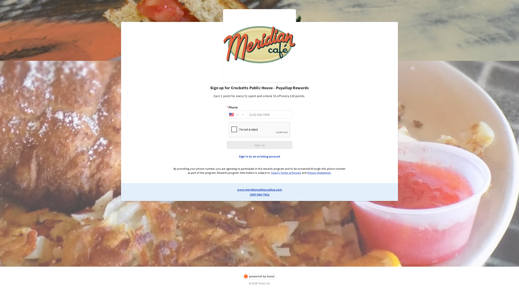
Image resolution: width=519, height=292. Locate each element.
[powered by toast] (259, 276)
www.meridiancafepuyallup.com (259, 190)
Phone (232, 107)
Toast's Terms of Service (286, 173)
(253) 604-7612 (259, 194)
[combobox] (237, 115)
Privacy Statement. (319, 173)
